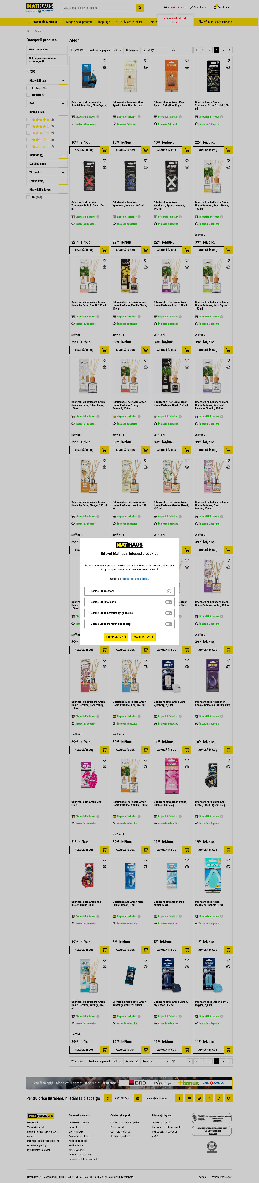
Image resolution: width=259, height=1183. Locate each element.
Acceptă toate (143, 636)
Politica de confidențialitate (135, 578)
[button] (100, 591)
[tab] (129, 591)
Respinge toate (116, 636)
